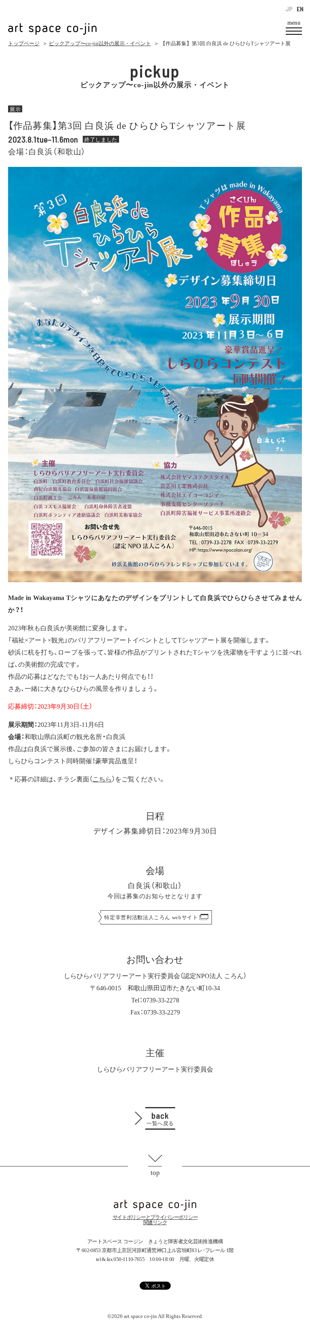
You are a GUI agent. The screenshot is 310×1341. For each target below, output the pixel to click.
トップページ (24, 43)
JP (289, 9)
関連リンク (155, 1222)
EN (300, 9)
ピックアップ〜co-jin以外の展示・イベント (100, 43)
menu (293, 23)
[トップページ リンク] (52, 24)
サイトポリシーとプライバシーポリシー (155, 1217)
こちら (102, 778)
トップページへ (155, 1205)
